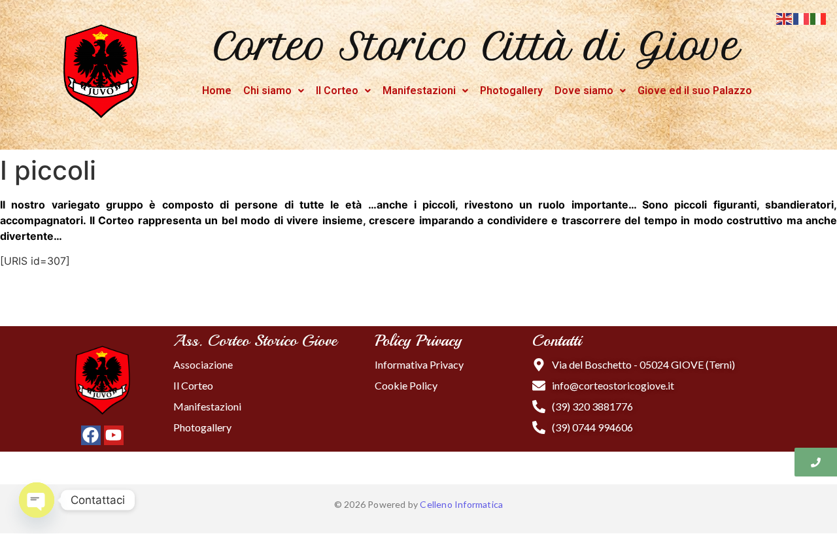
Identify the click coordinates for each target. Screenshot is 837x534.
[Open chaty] (36, 500)
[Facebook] (91, 435)
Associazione (203, 364)
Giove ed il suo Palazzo (695, 90)
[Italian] (818, 17)
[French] (801, 17)
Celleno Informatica (461, 504)
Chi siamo (267, 90)
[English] (784, 17)
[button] (273, 91)
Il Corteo (337, 90)
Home (216, 90)
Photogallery (511, 90)
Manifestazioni (419, 90)
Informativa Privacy (419, 364)
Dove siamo (584, 90)
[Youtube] (114, 435)
